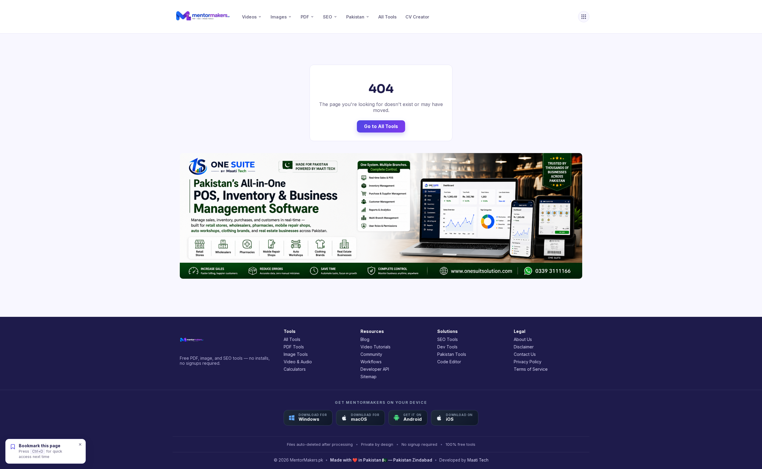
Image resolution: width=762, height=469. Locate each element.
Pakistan (355, 16)
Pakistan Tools (451, 354)
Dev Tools (447, 346)
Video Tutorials (375, 346)
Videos (249, 16)
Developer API (374, 369)
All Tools (387, 16)
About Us (523, 339)
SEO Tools (447, 339)
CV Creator (417, 16)
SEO (327, 16)
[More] (583, 16)
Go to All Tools (381, 126)
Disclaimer (524, 346)
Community (371, 354)
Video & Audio (298, 361)
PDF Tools (294, 346)
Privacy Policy (527, 361)
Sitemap (368, 376)
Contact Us (525, 354)
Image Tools (296, 354)
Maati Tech (477, 460)
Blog (364, 339)
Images (279, 16)
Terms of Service (531, 369)
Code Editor (449, 361)
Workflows (371, 361)
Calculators (295, 369)
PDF (305, 16)
